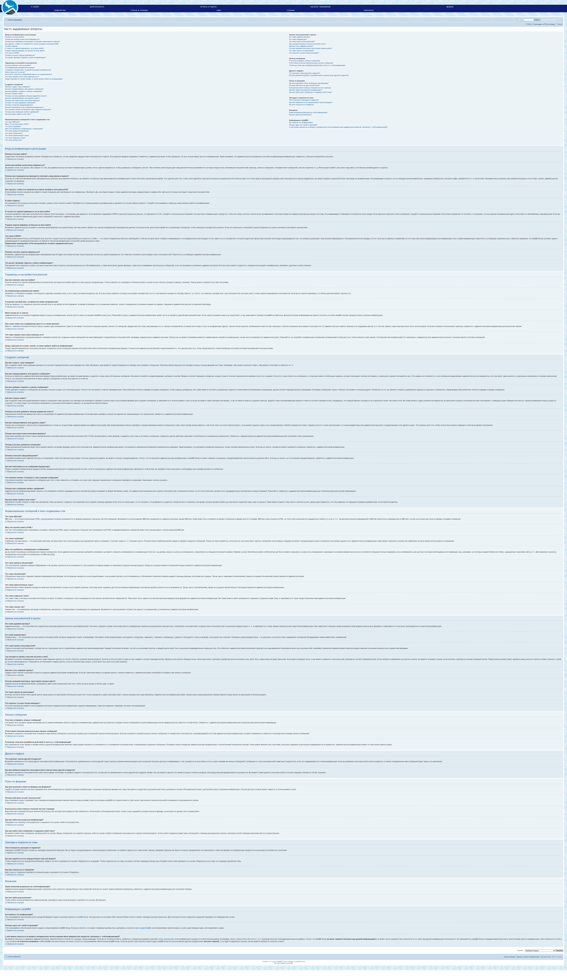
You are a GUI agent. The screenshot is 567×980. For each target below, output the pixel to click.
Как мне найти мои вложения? (300, 115)
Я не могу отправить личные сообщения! (304, 61)
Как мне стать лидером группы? (301, 46)
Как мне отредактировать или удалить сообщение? (24, 89)
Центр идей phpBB (143, 928)
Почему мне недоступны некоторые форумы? (22, 100)
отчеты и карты (208, 6)
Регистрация (550, 24)
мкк (219, 10)
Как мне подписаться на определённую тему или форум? (310, 102)
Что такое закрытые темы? (15, 138)
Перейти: (520, 950)
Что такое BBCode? (12, 122)
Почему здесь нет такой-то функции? (303, 125)
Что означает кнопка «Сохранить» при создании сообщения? (28, 109)
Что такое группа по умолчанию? (301, 51)
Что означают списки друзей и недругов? (304, 73)
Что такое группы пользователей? (302, 41)
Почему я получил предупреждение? (19, 105)
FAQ (529, 24)
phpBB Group (82, 917)
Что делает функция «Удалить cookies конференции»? (25, 57)
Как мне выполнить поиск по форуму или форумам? (309, 83)
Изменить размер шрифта (560, 19)
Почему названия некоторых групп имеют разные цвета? (310, 48)
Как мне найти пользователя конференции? (305, 90)
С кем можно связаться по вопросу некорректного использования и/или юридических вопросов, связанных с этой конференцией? (338, 127)
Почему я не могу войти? (14, 37)
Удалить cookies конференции (528, 957)
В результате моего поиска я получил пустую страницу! (310, 88)
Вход (560, 24)
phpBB (279, 961)
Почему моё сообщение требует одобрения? (22, 112)
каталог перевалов (320, 6)
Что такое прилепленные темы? (17, 135)
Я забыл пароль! (11, 46)
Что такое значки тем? (13, 140)
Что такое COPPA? (12, 53)
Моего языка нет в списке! (15, 72)
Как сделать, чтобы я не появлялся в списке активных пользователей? (32, 44)
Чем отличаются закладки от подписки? (304, 100)
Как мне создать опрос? (14, 93)
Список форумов (15, 20)
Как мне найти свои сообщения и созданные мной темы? (310, 92)
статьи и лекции (139, 10)
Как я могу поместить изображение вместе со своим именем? (28, 74)
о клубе (35, 6)
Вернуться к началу (15, 159)
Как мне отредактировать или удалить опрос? (22, 98)
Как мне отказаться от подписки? (301, 104)
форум (450, 6)
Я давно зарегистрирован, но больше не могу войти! (25, 51)
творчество (60, 10)
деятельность (97, 6)
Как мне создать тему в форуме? (17, 87)
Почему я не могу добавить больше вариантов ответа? (26, 96)
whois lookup (164, 939)
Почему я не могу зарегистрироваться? (20, 55)
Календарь (538, 24)
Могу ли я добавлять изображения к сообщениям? (24, 129)
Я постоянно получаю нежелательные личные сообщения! (311, 63)
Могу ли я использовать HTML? (17, 124)
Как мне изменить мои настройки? (18, 65)
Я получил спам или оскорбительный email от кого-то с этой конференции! (317, 65)
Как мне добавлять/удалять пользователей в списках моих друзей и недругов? (319, 75)
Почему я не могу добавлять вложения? (20, 103)
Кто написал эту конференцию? (301, 122)
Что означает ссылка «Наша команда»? (304, 53)
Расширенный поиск (548, 20)
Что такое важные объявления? (17, 131)
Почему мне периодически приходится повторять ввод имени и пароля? (32, 41)
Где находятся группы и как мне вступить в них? (307, 44)
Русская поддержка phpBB (283, 963)
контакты (369, 10)
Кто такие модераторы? (298, 39)
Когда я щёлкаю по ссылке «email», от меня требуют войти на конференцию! (34, 79)
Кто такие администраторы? (299, 37)
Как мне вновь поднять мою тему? (18, 114)
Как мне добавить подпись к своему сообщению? (23, 91)
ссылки (290, 10)
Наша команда (509, 957)
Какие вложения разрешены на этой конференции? (308, 112)
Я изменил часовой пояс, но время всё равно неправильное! (28, 70)
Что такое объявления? (14, 133)
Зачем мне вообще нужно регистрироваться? (22, 39)
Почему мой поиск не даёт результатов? (304, 85)
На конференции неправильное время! (19, 67)
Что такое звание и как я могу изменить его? (22, 77)
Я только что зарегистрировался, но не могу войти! (24, 48)
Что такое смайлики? (13, 126)
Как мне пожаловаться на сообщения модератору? (24, 107)
